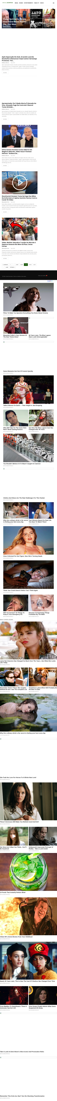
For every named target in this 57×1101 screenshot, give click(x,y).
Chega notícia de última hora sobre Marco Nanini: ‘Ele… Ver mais (15, 21)
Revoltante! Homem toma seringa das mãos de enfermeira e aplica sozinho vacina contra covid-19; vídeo (19, 198)
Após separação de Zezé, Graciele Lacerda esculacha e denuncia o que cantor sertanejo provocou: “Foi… (19, 59)
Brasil (16, 3)
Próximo (12, 267)
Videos (42, 3)
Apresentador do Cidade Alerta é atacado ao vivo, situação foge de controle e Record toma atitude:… (19, 105)
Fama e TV (36, 3)
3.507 (17, 264)
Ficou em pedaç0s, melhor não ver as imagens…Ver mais (36, 27)
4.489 (7, 267)
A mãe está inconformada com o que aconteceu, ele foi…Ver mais (35, 17)
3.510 (30, 264)
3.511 (34, 264)
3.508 (21, 264)
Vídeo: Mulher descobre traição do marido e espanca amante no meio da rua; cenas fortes (19, 244)
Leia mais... (5, 72)
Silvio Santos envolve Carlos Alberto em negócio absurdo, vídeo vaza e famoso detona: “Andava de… (17, 151)
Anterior (5, 264)
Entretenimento (28, 3)
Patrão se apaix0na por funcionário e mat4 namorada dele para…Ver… (49, 17)
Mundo (21, 3)
